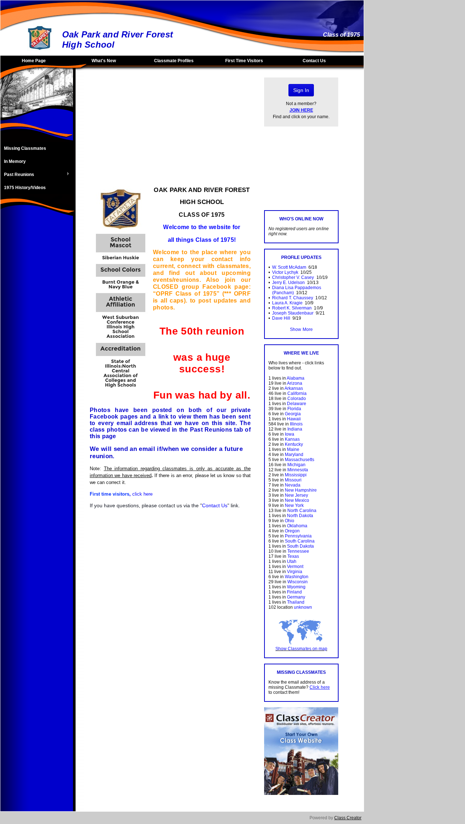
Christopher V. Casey (293, 277)
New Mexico (297, 500)
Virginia (294, 571)
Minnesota (297, 469)
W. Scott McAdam (289, 267)
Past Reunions (17, 175)
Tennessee (298, 551)
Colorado (296, 398)
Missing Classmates (25, 148)
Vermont (295, 566)
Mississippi (296, 474)
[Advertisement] (37, 337)
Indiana (294, 429)
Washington (296, 576)
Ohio (289, 520)
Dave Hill (281, 318)
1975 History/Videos (25, 187)
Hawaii (294, 418)
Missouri (293, 480)
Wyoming (296, 586)
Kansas (292, 439)
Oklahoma (297, 525)
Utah (291, 561)
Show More (301, 329)
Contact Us (314, 60)
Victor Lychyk (285, 272)
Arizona (294, 383)
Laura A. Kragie (287, 302)
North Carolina (301, 510)
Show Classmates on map (301, 648)
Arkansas (293, 388)
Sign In (301, 90)
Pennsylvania (298, 536)
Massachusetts (299, 459)
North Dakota (300, 515)
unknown (303, 607)
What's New (104, 60)
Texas (293, 556)
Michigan (296, 464)
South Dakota (300, 546)
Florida (294, 408)
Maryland (294, 454)
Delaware (296, 403)
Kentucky (294, 444)
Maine (293, 449)
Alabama (295, 378)
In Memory (15, 161)
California (297, 393)
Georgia (293, 413)
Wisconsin (297, 581)
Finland (294, 592)
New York (294, 505)
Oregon (292, 530)
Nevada (292, 485)
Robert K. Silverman (292, 308)
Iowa (289, 434)
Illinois (296, 424)
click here (142, 494)
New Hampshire (301, 490)
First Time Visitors (244, 60)
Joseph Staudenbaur (293, 313)
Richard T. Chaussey (292, 297)
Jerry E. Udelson (288, 282)
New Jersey (296, 495)
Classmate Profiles (174, 60)
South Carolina (300, 541)
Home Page (34, 60)
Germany (296, 597)
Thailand (295, 602)
